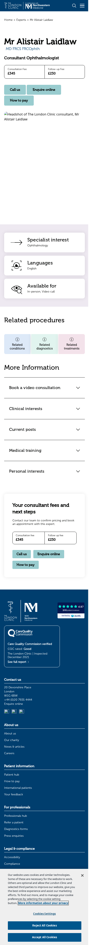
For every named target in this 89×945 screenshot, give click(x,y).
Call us (15, 90)
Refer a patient (13, 822)
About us (10, 733)
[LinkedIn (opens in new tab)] (6, 711)
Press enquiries (14, 835)
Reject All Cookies (43, 925)
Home (8, 19)
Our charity (11, 740)
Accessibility (12, 857)
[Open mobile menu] (82, 5)
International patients (18, 787)
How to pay (19, 100)
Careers (9, 753)
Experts (21, 19)
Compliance (12, 863)
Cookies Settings (43, 914)
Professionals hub (15, 815)
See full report (17, 661)
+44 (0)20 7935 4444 (18, 699)
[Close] (79, 871)
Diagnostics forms (16, 829)
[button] (17, 344)
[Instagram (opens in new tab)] (14, 711)
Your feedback (13, 794)
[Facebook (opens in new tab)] (21, 711)
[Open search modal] (74, 6)
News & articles (14, 746)
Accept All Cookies (42, 937)
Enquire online (44, 90)
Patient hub (11, 774)
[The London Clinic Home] (27, 5)
